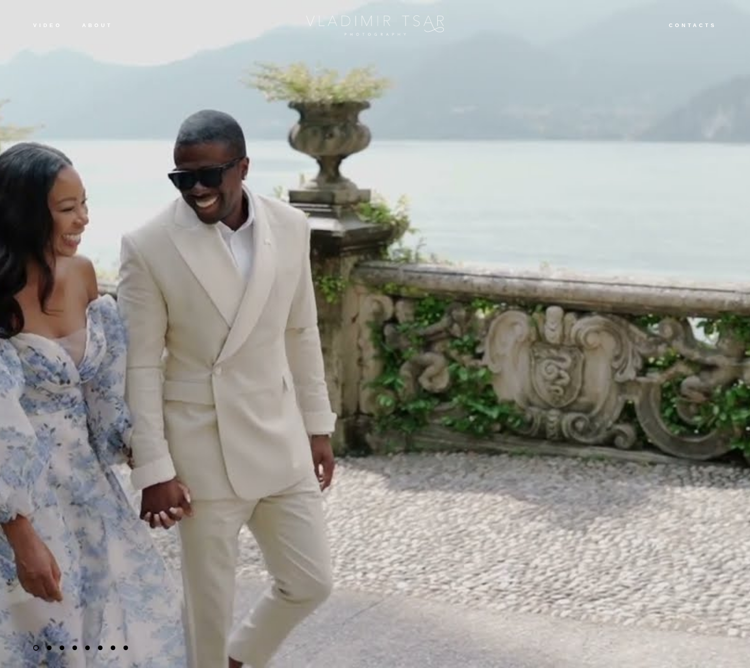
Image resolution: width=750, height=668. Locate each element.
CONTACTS (693, 25)
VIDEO (47, 25)
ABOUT (97, 25)
